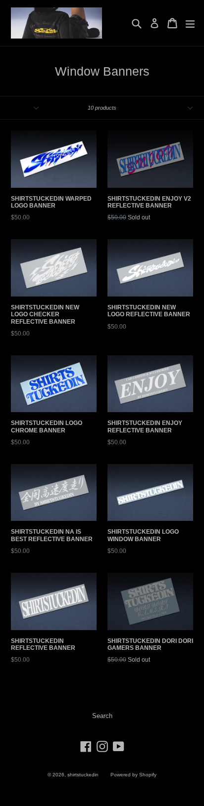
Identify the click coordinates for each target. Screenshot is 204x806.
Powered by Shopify (133, 774)
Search (102, 716)
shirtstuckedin (83, 774)
